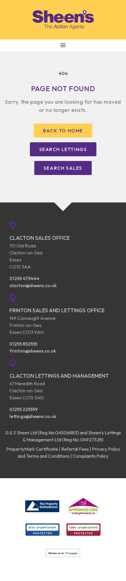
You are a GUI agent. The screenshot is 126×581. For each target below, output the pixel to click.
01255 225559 (23, 409)
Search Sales (63, 168)
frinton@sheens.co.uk (32, 351)
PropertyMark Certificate (32, 449)
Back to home (63, 130)
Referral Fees (75, 449)
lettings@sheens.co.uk (32, 416)
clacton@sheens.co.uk (33, 285)
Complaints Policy (90, 456)
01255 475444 (24, 278)
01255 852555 (23, 344)
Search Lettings (63, 149)
